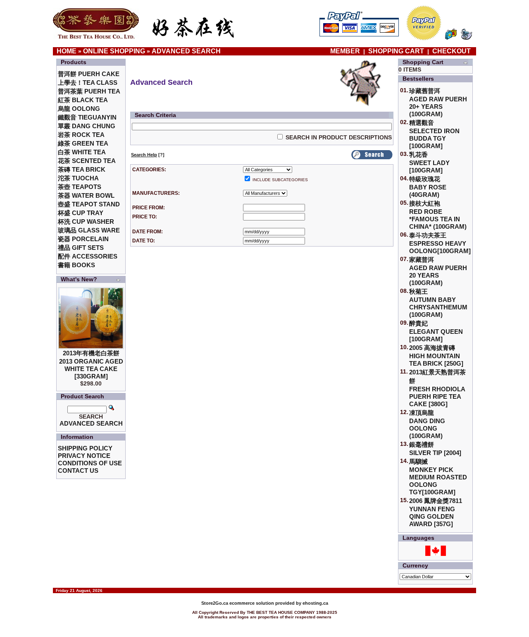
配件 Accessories (87, 256)
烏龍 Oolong (79, 108)
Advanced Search (186, 51)
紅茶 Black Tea (83, 99)
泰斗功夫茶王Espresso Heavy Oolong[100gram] (440, 243)
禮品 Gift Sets (81, 247)
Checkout (451, 51)
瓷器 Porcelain (83, 238)
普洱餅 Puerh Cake (88, 73)
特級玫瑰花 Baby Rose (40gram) (427, 186)
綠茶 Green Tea (83, 143)
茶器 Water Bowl (86, 195)
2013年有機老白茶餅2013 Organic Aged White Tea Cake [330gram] (91, 365)
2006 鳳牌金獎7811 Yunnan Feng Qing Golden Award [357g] (435, 512)
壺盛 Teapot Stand (89, 204)
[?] (147, 154)
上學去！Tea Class (87, 82)
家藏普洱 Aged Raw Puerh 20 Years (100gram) (438, 271)
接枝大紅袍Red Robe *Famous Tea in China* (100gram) (438, 215)
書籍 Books (76, 264)
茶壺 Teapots (79, 186)
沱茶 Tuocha (78, 178)
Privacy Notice (84, 455)
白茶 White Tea (82, 152)
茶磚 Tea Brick (81, 169)
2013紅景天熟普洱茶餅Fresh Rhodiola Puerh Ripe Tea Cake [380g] (437, 388)
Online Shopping (114, 51)
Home (66, 51)
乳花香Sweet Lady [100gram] (429, 162)
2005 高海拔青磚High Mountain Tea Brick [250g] (436, 355)
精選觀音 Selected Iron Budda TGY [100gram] (434, 134)
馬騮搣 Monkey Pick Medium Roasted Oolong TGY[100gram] (438, 477)
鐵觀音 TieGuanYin (87, 117)
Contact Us (78, 470)
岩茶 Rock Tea (81, 134)
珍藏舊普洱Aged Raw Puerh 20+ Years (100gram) (438, 102)
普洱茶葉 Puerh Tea (89, 91)
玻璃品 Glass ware (89, 230)
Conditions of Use (90, 463)
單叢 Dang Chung (86, 125)
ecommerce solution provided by (252, 603)
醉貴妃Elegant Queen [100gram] (436, 331)
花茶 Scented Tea (87, 160)
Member (346, 51)
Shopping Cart (396, 51)
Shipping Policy (85, 448)
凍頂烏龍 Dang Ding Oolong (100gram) (427, 424)
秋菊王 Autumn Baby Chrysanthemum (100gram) (438, 303)
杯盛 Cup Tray (80, 212)
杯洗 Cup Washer (86, 221)
